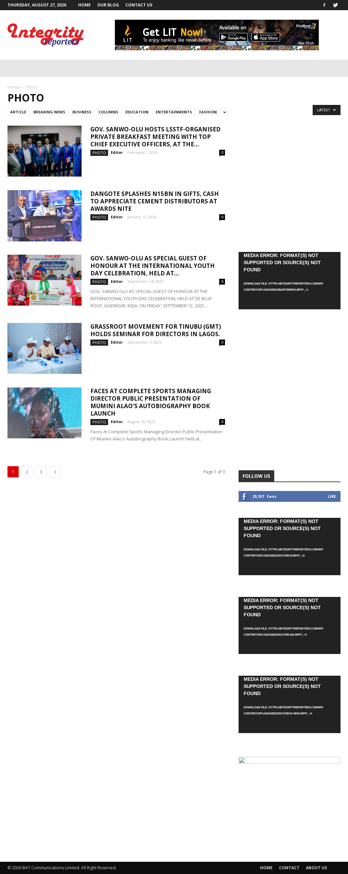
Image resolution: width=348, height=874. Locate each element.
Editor (117, 152)
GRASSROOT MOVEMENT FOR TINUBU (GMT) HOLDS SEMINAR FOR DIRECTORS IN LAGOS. (155, 330)
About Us (316, 868)
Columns (108, 111)
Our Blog (108, 5)
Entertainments (174, 111)
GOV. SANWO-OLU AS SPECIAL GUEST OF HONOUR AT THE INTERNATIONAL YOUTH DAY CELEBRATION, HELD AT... (152, 265)
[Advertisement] (290, 182)
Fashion (208, 111)
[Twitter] (335, 5)
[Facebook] (324, 5)
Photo (99, 152)
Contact (289, 868)
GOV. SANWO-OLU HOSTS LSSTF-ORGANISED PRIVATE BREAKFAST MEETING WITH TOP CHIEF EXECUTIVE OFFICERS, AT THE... (155, 136)
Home (84, 5)
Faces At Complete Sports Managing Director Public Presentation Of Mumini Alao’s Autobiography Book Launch (150, 402)
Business (81, 111)
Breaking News (49, 111)
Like (332, 496)
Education (137, 111)
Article (18, 111)
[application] (290, 280)
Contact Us (138, 5)
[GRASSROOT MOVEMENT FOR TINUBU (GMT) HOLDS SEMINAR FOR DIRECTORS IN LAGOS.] (44, 348)
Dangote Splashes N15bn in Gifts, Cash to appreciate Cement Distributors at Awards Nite (154, 201)
